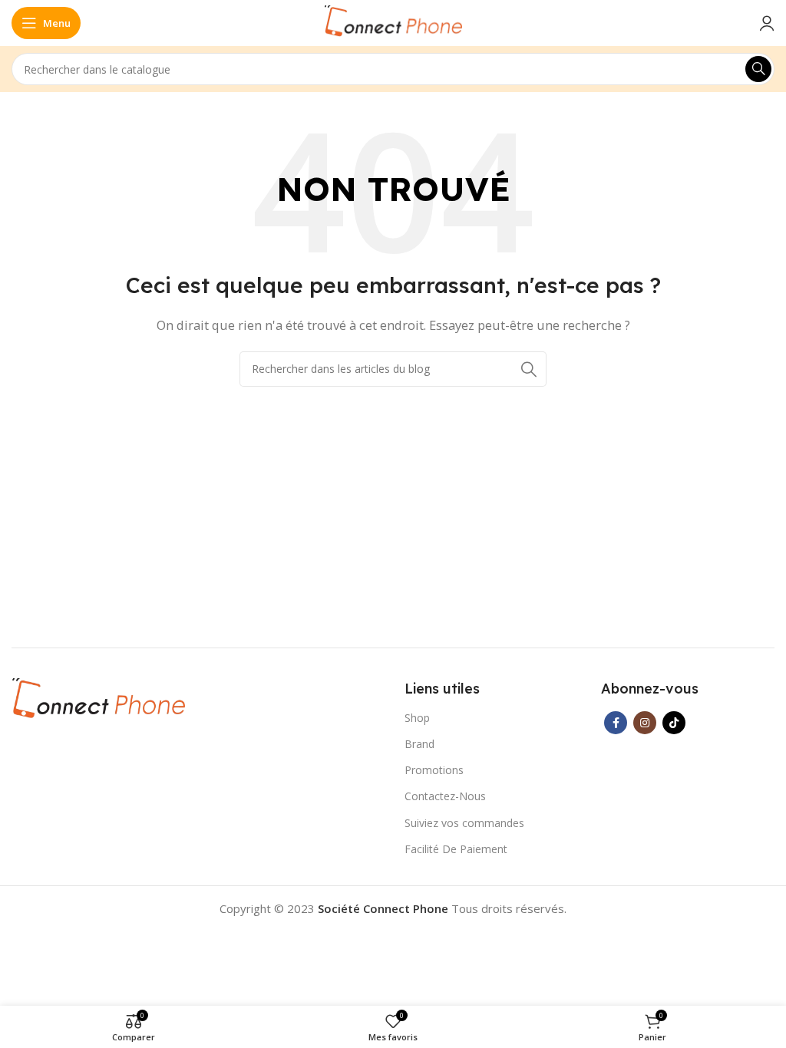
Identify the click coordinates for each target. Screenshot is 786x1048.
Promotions (434, 770)
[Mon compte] (766, 23)
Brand (419, 744)
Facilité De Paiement (456, 849)
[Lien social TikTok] (673, 722)
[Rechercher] (758, 69)
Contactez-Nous (445, 796)
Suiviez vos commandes (464, 823)
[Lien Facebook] (615, 722)
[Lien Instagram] (644, 722)
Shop (417, 717)
